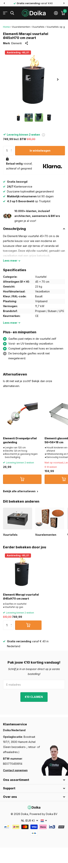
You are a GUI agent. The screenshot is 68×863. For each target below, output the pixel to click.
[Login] (56, 13)
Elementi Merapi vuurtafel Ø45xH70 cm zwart (21, 596)
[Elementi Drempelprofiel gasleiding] (22, 414)
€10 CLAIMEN (34, 696)
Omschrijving (14, 229)
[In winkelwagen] (22, 479)
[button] (4, 3)
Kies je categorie (5, 13)
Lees (10, 260)
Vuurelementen (21, 26)
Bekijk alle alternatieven (19, 491)
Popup (43, 134)
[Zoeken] (12, 13)
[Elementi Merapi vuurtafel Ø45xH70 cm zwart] (22, 571)
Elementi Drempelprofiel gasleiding (20, 440)
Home (6, 26)
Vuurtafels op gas (57, 26)
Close (34, 780)
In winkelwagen (40, 150)
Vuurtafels (38, 26)
